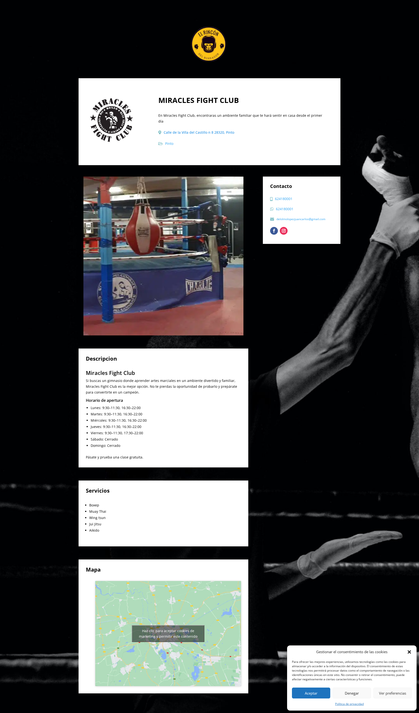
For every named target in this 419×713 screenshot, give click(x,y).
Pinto (169, 143)
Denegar (352, 693)
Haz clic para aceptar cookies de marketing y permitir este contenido (168, 633)
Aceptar (311, 693)
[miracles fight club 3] (163, 256)
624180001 (283, 199)
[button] (409, 652)
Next (247, 256)
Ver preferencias (392, 693)
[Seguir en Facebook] (274, 231)
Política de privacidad (349, 704)
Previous (79, 256)
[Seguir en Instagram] (284, 231)
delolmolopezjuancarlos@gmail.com (300, 219)
